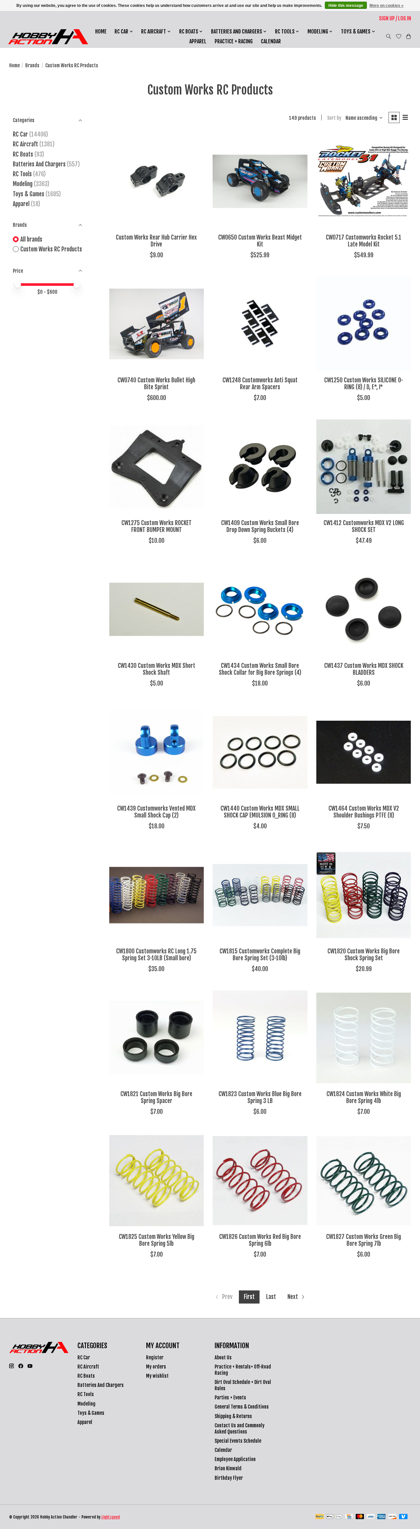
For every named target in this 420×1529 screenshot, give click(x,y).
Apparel (197, 41)
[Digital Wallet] (334, 1517)
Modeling (22, 183)
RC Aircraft (25, 144)
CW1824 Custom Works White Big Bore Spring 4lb (363, 1097)
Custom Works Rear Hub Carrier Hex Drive (156, 241)
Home (101, 31)
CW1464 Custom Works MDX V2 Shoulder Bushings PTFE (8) (363, 812)
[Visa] (371, 1517)
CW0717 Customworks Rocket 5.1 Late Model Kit (363, 241)
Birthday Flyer (229, 1478)
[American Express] (381, 1517)
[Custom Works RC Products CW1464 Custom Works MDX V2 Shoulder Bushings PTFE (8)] (363, 752)
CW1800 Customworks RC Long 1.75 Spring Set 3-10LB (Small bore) (156, 954)
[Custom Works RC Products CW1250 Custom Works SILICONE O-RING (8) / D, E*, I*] (363, 324)
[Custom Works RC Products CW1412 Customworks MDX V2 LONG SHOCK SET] (363, 466)
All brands (31, 239)
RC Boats (23, 154)
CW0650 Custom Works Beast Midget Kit (260, 241)
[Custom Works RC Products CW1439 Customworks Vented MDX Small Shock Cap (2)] (156, 752)
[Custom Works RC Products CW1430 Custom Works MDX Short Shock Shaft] (156, 609)
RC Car (20, 134)
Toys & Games (28, 194)
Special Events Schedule (238, 1441)
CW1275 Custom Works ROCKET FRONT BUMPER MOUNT (156, 526)
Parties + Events (230, 1397)
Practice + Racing (234, 41)
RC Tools (22, 174)
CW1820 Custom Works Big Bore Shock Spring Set (363, 954)
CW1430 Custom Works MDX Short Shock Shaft (156, 669)
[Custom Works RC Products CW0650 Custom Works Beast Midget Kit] (260, 181)
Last (271, 1296)
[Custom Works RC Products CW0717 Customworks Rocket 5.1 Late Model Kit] (363, 181)
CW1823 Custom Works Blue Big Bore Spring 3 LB (260, 1097)
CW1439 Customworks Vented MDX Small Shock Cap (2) (156, 812)
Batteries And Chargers (39, 164)
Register (154, 1357)
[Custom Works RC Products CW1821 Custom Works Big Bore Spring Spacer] (156, 1037)
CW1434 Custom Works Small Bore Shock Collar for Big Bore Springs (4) (260, 669)
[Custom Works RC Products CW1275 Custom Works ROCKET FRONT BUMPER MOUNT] (156, 466)
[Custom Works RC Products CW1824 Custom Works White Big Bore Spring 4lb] (363, 1037)
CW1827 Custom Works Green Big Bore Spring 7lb (363, 1240)
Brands (32, 65)
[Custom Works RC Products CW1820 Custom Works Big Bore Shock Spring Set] (363, 895)
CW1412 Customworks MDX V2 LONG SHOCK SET (364, 526)
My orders (156, 1367)
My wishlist (157, 1376)
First (249, 1296)
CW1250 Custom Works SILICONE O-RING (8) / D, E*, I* (363, 383)
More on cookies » (386, 5)
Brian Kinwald (228, 1468)
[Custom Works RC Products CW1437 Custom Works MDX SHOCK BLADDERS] (363, 609)
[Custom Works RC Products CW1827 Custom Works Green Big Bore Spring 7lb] (363, 1180)
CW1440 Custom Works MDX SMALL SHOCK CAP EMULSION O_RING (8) (260, 812)
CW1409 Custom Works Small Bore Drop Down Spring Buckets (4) (260, 526)
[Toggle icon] (388, 36)
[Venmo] (403, 1517)
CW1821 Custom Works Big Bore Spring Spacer (156, 1097)
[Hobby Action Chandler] (48, 37)
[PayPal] (319, 1517)
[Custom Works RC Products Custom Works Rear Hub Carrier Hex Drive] (156, 181)
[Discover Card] (392, 1517)
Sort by (334, 118)
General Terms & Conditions (242, 1407)
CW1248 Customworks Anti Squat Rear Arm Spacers (260, 383)
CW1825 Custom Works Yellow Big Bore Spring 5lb (156, 1240)
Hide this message (345, 5)
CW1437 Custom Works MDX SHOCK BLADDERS (363, 669)
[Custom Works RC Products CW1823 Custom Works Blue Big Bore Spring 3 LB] (260, 1037)
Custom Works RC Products (51, 249)
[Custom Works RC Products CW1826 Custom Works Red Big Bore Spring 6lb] (260, 1180)
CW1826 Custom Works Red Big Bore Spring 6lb (260, 1240)
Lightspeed (110, 1517)
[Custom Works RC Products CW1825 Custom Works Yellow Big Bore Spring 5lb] (156, 1180)
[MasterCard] (360, 1517)
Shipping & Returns (233, 1416)
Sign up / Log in (395, 18)
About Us (223, 1357)
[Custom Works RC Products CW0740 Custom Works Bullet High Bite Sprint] (156, 324)
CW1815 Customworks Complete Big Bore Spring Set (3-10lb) (260, 954)
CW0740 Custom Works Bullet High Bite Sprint (156, 383)
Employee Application (235, 1459)
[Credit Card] (349, 1517)
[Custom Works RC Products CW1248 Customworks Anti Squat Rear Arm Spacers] (260, 324)
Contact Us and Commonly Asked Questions (239, 1428)
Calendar (271, 41)
